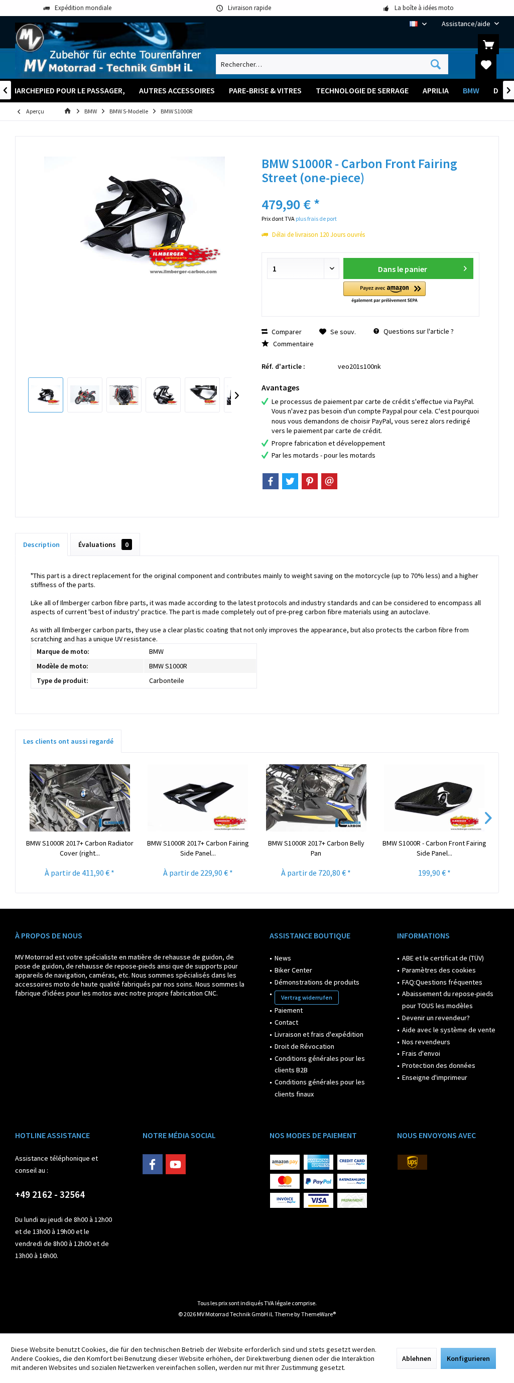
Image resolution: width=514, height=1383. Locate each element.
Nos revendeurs (426, 1041)
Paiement (289, 1010)
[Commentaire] (370, 191)
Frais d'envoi (421, 1053)
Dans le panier (402, 269)
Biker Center (293, 970)
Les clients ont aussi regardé (68, 741)
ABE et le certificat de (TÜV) (443, 957)
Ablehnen (416, 1358)
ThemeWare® (318, 1314)
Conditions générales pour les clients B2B (320, 1064)
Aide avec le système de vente (448, 1029)
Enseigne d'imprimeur (434, 1077)
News (283, 957)
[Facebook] (271, 481)
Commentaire (293, 343)
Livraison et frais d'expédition (319, 1034)
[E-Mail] (329, 481)
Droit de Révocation (304, 1046)
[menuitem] (466, 24)
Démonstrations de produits (317, 982)
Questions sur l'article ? (418, 331)
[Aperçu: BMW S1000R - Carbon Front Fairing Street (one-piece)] (45, 394)
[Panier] (488, 44)
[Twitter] (290, 481)
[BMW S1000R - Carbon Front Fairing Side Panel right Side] (434, 798)
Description (41, 544)
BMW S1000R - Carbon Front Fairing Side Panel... (434, 848)
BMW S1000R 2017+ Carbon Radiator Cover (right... (80, 848)
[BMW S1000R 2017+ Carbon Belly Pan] (316, 798)
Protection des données (438, 1065)
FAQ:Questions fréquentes (442, 982)
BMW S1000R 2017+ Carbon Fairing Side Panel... (198, 848)
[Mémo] (485, 64)
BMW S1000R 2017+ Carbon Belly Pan (316, 848)
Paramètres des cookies (439, 970)
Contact (286, 1022)
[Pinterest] (310, 481)
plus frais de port (316, 218)
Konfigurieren (468, 1358)
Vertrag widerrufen (306, 997)
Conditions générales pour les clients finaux (320, 1087)
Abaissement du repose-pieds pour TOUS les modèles (447, 999)
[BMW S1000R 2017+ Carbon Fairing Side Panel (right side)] (198, 798)
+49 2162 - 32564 (50, 1194)
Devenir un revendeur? (436, 1017)
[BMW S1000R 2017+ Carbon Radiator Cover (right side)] (80, 798)
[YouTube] (176, 1164)
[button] (384, 293)
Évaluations (103, 544)
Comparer (286, 331)
